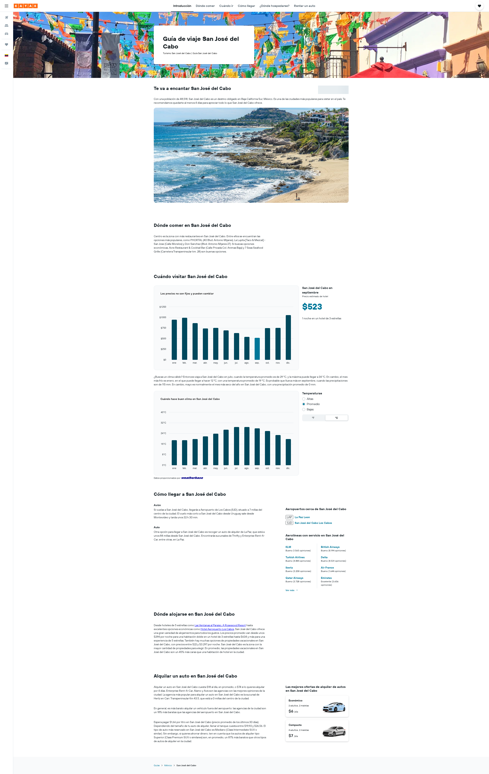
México (168, 765)
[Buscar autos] (6, 33)
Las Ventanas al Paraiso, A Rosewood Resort (220, 625)
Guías (157, 765)
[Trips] (6, 44)
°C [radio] (336, 418)
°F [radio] (313, 418)
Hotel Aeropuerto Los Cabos (217, 629)
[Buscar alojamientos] (6, 25)
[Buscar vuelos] (6, 17)
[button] (6, 6)
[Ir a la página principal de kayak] (26, 6)
